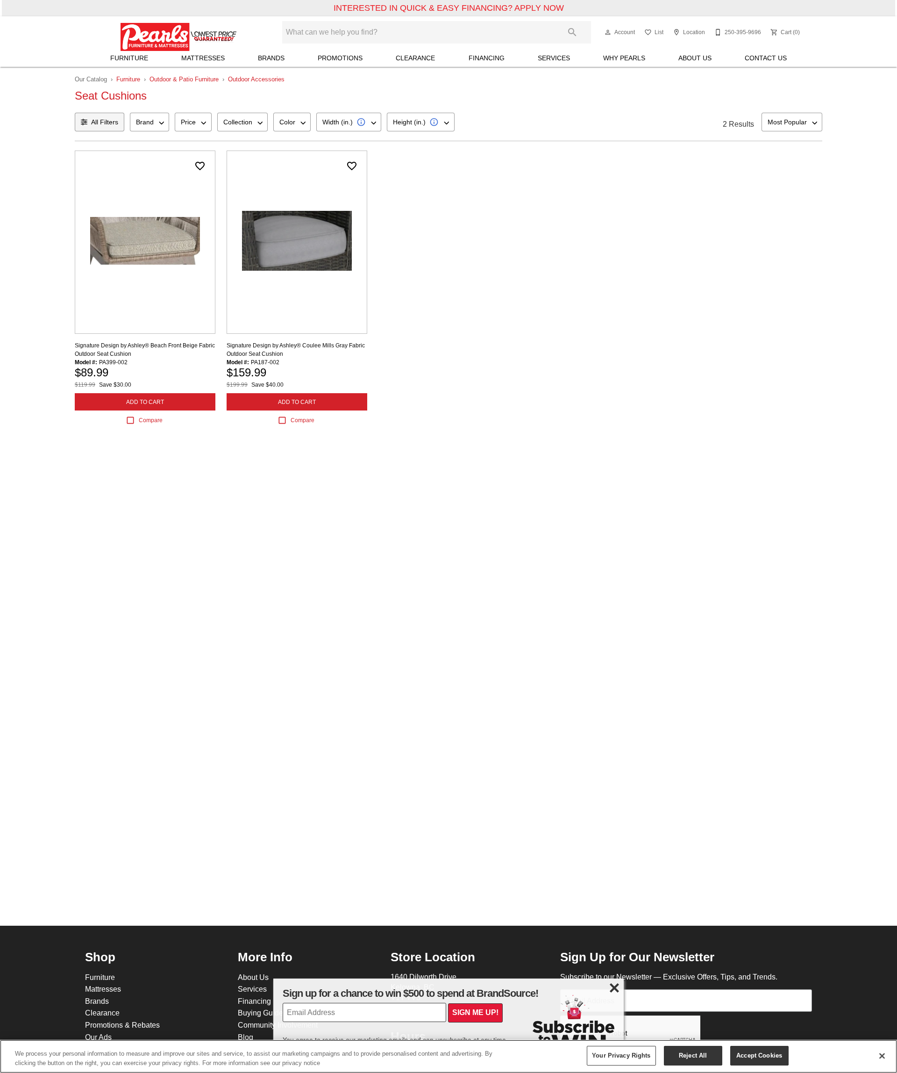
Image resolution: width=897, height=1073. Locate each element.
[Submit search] (572, 32)
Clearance (415, 58)
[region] (448, 1056)
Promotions (340, 58)
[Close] (882, 1055)
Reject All (693, 1055)
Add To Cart (145, 401)
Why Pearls (624, 58)
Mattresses (203, 58)
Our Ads (98, 1037)
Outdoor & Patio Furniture (184, 79)
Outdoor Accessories (256, 79)
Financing (487, 58)
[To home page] (179, 32)
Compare (151, 420)
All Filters (104, 122)
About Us (695, 58)
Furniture (129, 58)
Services (554, 58)
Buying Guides (262, 1012)
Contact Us (766, 58)
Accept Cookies (759, 1055)
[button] (607, 32)
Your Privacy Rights (621, 1055)
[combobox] (149, 122)
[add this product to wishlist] (200, 166)
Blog (245, 1037)
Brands (271, 58)
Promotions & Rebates (122, 1025)
